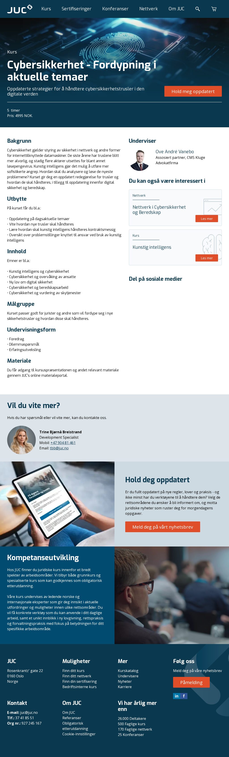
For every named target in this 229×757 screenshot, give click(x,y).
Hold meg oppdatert (193, 91)
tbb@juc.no (59, 448)
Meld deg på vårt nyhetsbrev (162, 527)
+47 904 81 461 (63, 442)
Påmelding (191, 682)
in (176, 696)
